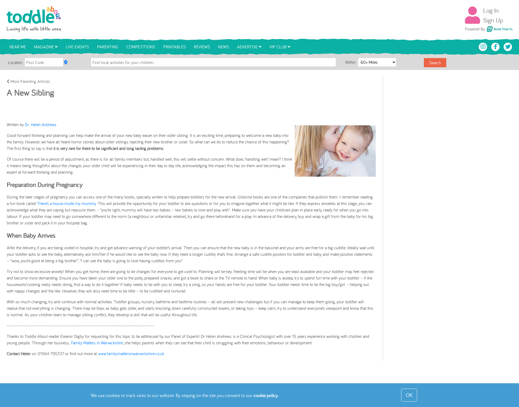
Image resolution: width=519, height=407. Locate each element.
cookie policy (266, 395)
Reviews (202, 46)
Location (15, 62)
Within (351, 62)
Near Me (17, 46)
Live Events (77, 46)
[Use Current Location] (65, 62)
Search (435, 62)
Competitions (141, 46)
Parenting (107, 46)
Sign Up (493, 20)
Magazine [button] (44, 46)
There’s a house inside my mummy (66, 203)
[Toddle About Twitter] (508, 46)
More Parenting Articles (29, 81)
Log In (491, 10)
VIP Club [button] (279, 46)
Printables (174, 46)
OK (409, 395)
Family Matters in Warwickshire (97, 342)
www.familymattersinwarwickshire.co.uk (131, 353)
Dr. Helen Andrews (40, 124)
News (223, 46)
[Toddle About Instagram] (483, 46)
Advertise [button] (248, 46)
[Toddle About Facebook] (496, 46)
